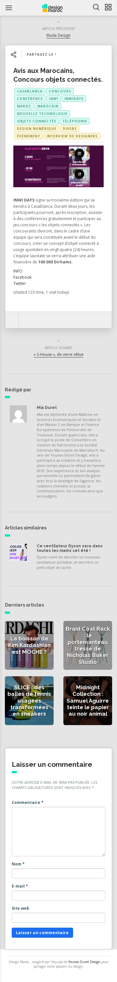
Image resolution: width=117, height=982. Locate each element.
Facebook (22, 277)
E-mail (20, 886)
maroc (24, 106)
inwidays (74, 98)
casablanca (30, 91)
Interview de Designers (72, 136)
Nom (18, 864)
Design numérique (37, 128)
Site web (20, 908)
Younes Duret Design (84, 962)
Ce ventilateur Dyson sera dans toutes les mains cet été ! (70, 548)
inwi (53, 98)
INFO (17, 271)
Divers (70, 128)
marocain (47, 106)
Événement (28, 136)
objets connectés (36, 121)
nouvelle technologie (42, 113)
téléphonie (74, 121)
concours (60, 91)
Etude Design (58, 35)
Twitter (19, 283)
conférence (30, 98)
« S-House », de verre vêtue (58, 354)
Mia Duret (47, 407)
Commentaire (28, 802)
